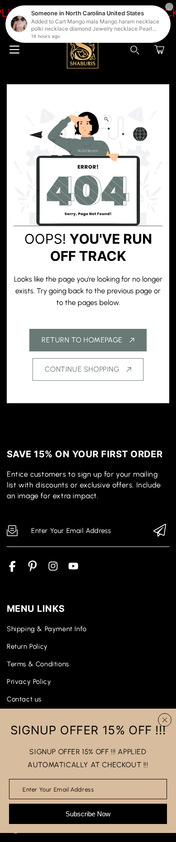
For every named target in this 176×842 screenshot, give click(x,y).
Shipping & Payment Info (47, 629)
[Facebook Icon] (12, 569)
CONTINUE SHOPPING (82, 369)
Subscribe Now (88, 814)
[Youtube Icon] (73, 569)
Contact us (24, 699)
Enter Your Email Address (58, 789)
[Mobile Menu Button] (14, 49)
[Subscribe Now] (159, 531)
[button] (159, 50)
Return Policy (27, 646)
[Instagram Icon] (53, 569)
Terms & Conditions (38, 664)
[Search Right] (135, 50)
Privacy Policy (29, 682)
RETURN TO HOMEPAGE (82, 340)
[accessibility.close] (164, 720)
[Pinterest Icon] (32, 569)
